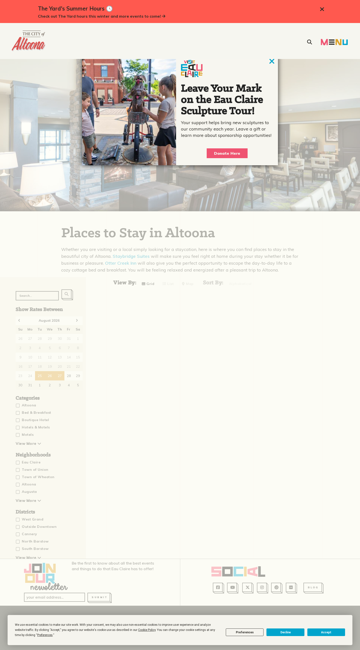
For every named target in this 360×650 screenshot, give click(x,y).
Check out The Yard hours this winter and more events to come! (100, 16)
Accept (326, 632)
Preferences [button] (45, 635)
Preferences (245, 632)
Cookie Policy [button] (147, 630)
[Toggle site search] (309, 42)
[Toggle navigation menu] (334, 42)
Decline (285, 632)
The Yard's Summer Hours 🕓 (75, 8)
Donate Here (227, 153)
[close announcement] (322, 9)
